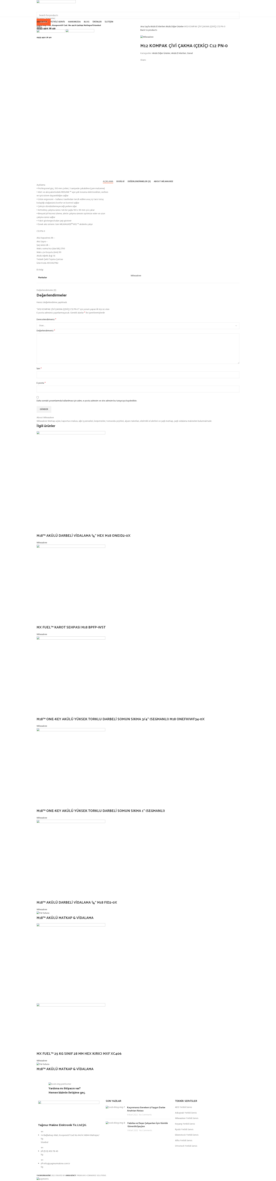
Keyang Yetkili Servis (185, 1124)
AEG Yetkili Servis (183, 1107)
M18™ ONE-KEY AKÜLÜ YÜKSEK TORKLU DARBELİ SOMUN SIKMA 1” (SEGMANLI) (101, 810)
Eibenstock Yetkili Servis (186, 1135)
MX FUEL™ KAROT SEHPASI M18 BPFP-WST (71, 627)
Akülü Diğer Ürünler (175, 26)
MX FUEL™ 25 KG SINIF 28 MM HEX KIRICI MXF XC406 (79, 1053)
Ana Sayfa (145, 26)
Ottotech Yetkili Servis (186, 1146)
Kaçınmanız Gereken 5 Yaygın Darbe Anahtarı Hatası (146, 1109)
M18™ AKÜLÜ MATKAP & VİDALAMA (65, 917)
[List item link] (68, 1151)
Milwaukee (42, 543)
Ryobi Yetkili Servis (184, 1129)
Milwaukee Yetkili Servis (186, 1118)
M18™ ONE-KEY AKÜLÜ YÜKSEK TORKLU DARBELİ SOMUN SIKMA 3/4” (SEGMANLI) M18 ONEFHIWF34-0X (121, 719)
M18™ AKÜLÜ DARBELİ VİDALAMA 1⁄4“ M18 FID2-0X (77, 902)
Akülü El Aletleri (158, 26)
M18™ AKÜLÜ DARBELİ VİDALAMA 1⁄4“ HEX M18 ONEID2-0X (84, 535)
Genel (190, 53)
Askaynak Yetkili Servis (186, 1113)
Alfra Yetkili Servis (183, 1140)
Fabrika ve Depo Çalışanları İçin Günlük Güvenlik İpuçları (147, 1124)
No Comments (145, 1115)
